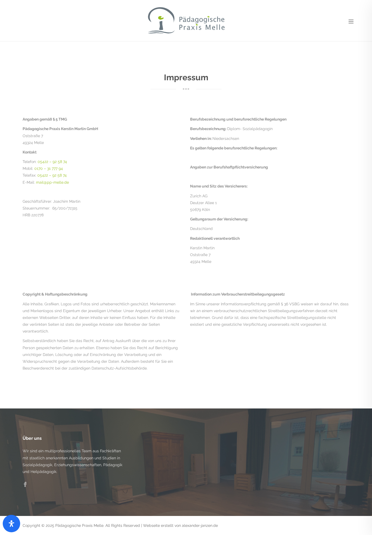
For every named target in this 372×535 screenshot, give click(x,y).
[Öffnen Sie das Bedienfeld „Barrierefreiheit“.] (11, 523)
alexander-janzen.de (200, 525)
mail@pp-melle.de (52, 182)
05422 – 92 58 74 (52, 161)
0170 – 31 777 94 (48, 168)
